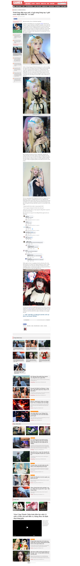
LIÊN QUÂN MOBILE (29, 6)
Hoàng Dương (33, 382)
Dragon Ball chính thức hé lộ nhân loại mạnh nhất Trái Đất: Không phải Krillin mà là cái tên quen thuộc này (40, 542)
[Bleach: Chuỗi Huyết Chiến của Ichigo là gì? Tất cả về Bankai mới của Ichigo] (21, 404)
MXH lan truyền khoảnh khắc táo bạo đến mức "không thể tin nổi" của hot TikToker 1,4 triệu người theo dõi (17, 36)
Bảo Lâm (32, 471)
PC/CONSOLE (57, 6)
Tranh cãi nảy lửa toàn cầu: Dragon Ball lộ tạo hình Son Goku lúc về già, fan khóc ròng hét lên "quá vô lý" (17, 80)
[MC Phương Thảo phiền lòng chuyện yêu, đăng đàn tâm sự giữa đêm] (17, 49)
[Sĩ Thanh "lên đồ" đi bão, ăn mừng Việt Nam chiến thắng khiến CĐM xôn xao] (44, 355)
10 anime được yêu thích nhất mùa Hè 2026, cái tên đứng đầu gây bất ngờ (39, 466)
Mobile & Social (21, 9)
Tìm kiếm (65, 3)
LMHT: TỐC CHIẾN (37, 6)
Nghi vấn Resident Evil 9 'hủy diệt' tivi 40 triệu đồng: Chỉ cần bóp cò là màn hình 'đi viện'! (17, 64)
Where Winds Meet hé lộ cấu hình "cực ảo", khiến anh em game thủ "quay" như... (18, 360)
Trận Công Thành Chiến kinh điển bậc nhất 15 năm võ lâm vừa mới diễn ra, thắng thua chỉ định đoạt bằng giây (31, 516)
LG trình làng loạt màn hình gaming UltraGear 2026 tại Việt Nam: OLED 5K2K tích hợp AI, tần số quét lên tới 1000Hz (39, 441)
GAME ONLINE (51, 6)
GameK (15, 9)
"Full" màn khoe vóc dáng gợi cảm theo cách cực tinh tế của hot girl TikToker (17, 31)
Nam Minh (32, 420)
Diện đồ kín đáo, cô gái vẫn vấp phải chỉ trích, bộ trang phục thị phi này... (44, 349)
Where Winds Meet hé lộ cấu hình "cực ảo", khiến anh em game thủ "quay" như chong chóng (40, 489)
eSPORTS (33, 3)
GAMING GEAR (44, 6)
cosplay (41, 23)
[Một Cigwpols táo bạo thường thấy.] (36, 49)
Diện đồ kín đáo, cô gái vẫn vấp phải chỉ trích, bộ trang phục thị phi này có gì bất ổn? (40, 453)
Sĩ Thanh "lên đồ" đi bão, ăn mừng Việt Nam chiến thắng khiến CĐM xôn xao (44, 360)
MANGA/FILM (43, 3)
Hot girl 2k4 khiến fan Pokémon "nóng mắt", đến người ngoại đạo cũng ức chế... (31, 349)
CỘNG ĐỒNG (52, 3)
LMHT (24, 6)
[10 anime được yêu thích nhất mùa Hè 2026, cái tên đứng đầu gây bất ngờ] (21, 468)
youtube (64, 1)
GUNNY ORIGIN (18, 6)
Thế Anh (32, 494)
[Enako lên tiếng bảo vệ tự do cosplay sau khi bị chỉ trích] (21, 480)
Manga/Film (36, 471)
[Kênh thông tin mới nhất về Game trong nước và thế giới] (18, 3)
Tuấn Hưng (32, 449)
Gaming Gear (36, 449)
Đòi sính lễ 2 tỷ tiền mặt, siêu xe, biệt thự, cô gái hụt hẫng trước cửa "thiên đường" (17, 41)
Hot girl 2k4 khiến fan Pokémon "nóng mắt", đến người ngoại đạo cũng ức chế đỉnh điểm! (40, 389)
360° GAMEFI (64, 6)
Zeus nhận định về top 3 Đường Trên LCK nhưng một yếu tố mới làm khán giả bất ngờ (39, 414)
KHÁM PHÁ (38, 3)
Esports (35, 420)
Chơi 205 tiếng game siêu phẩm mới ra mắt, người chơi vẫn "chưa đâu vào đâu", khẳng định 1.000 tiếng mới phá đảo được (17, 59)
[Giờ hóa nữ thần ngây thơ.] (36, 95)
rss (66, 1)
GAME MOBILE (27, 3)
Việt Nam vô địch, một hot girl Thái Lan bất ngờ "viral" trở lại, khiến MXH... (31, 360)
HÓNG (48, 3)
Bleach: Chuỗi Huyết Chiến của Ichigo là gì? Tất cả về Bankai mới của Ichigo (39, 402)
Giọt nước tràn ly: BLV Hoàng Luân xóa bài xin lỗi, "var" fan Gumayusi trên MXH (17, 69)
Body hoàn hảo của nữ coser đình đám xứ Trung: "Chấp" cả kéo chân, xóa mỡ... (19, 372)
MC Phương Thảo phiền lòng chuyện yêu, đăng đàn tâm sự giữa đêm (17, 54)
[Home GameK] (14, 6)
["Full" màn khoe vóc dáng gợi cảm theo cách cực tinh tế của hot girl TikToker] (17, 26)
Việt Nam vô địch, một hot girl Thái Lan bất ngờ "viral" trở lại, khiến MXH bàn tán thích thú (40, 553)
